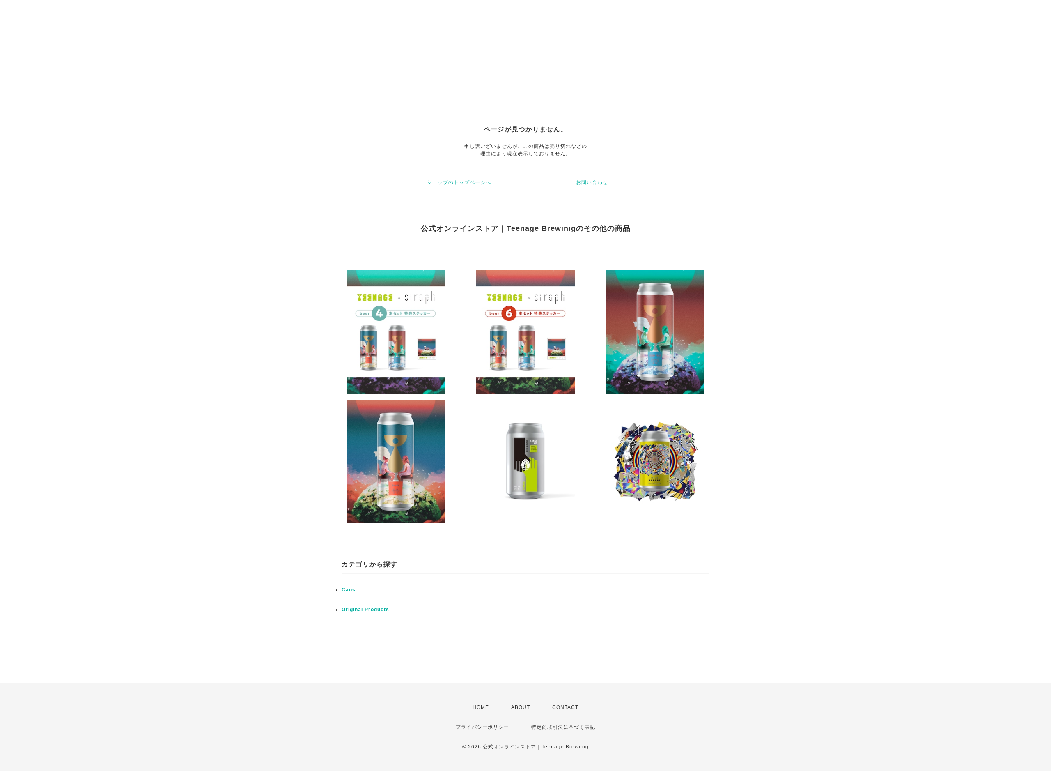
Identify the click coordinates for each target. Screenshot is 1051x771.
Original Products (365, 609)
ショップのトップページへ (459, 182)
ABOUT (520, 707)
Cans (349, 590)
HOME (481, 707)
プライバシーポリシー (482, 727)
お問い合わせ (592, 182)
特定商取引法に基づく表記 (563, 727)
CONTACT (565, 707)
